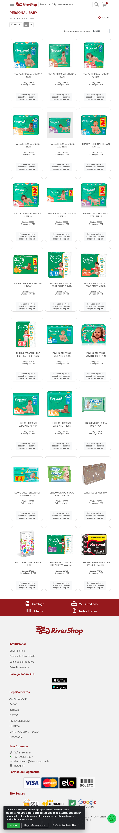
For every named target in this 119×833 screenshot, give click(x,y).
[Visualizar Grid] (26, 24)
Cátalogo (37, 604)
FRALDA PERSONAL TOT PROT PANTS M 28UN (96, 285)
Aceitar (13, 825)
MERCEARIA (16, 737)
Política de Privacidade (22, 656)
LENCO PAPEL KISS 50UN (96, 492)
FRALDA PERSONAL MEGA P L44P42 (28, 285)
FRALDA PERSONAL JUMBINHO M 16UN (28, 424)
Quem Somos (17, 650)
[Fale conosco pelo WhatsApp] (111, 818)
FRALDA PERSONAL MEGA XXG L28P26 (96, 215)
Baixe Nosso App (19, 667)
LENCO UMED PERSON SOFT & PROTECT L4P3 (28, 494)
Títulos (38, 611)
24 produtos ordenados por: (77, 31)
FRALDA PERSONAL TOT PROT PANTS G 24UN (62, 285)
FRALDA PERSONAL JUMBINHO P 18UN (62, 424)
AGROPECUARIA (18, 698)
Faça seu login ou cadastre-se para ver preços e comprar (27, 96)
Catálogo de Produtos (21, 661)
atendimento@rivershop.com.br (31, 761)
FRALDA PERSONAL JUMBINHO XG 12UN (96, 354)
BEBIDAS (14, 709)
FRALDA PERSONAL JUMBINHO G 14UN (62, 354)
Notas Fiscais (88, 611)
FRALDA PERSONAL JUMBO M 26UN (62, 75)
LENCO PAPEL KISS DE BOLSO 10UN (28, 564)
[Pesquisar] (96, 4)
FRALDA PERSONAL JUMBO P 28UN (28, 145)
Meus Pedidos (88, 604)
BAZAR (13, 704)
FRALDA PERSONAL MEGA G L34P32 (96, 145)
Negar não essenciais (34, 825)
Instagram (19, 765)
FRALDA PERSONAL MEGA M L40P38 (62, 215)
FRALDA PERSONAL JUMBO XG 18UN (96, 75)
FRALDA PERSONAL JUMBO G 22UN (28, 75)
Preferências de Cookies (64, 825)
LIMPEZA (14, 726)
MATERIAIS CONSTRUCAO (24, 731)
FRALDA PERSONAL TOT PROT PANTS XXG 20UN (62, 564)
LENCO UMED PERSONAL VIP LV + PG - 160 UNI (96, 564)
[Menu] (12, 4)
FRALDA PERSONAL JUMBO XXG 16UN (62, 145)
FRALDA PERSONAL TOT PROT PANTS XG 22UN (28, 354)
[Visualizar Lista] (31, 24)
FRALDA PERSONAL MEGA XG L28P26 (28, 215)
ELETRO (13, 715)
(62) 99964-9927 (23, 756)
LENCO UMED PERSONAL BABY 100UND (62, 494)
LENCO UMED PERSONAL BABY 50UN (96, 424)
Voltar (105, 17)
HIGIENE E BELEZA (19, 720)
